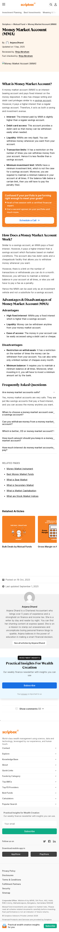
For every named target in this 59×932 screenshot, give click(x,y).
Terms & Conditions (11, 879)
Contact (6, 748)
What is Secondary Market (20, 485)
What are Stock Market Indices (22, 496)
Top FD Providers (10, 787)
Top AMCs (7, 782)
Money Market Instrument (20, 468)
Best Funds (7, 793)
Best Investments (32, 12)
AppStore (15, 854)
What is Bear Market (17, 479)
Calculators (7, 798)
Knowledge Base (10, 759)
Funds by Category (11, 776)
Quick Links (7, 770)
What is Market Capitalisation (21, 490)
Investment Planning (12, 12)
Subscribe (29, 831)
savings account (43, 100)
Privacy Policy (8, 871)
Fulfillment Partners (11, 884)
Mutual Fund (19, 24)
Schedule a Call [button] (27, 220)
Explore (5, 754)
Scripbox (6, 24)
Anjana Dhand (16, 42)
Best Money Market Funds (20, 474)
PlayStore (44, 854)
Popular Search (9, 804)
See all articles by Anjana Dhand (29, 643)
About (5, 765)
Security (6, 888)
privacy (24, 694)
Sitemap (6, 893)
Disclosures (7, 875)
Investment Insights (29, 658)
